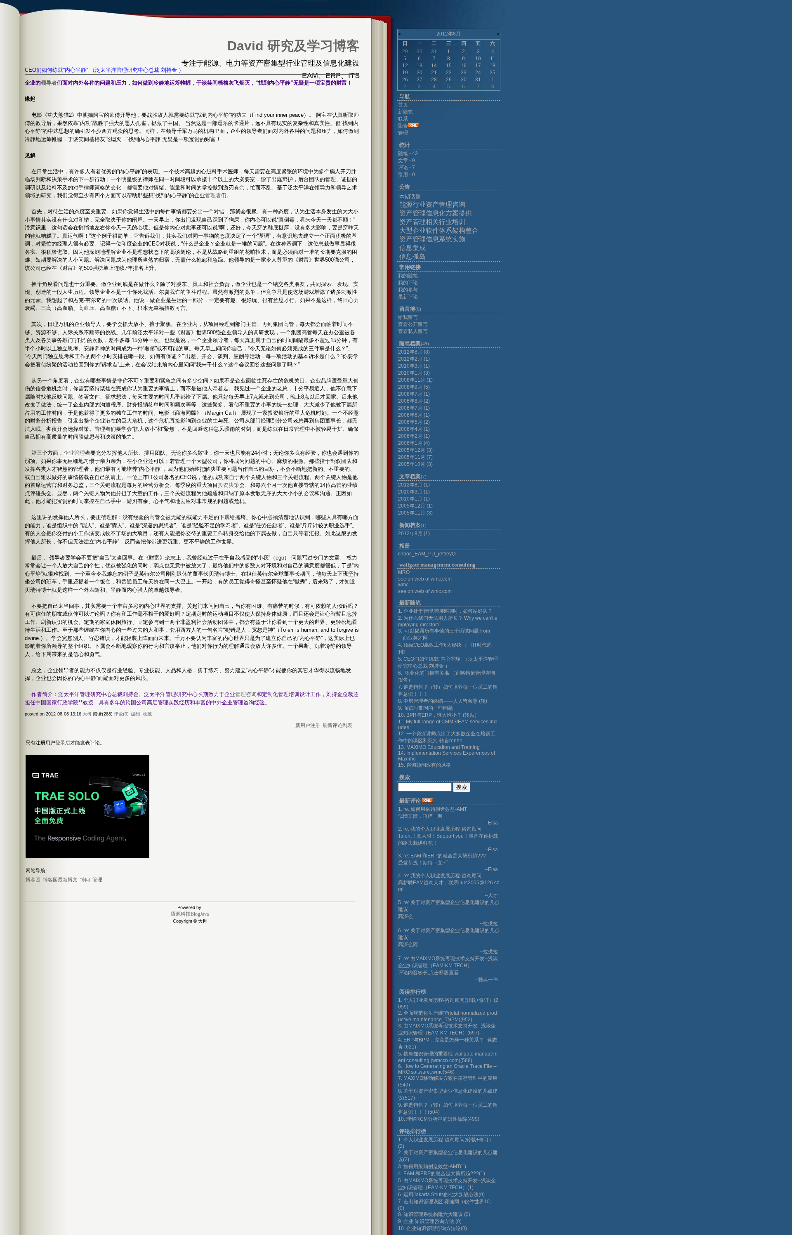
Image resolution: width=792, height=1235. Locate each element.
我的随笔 (408, 276)
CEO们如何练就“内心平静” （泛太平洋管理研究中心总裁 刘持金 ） (104, 70)
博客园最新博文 (60, 880)
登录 (60, 743)
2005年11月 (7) (415, 457)
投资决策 (228, 485)
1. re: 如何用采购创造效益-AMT (432, 809)
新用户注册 (307, 725)
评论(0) (121, 713)
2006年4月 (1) (414, 429)
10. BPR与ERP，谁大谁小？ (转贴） (438, 715)
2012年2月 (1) (414, 359)
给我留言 (408, 317)
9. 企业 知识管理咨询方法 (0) (430, 1221)
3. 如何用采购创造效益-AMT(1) (432, 1166)
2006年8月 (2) (414, 401)
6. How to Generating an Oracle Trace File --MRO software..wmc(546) (447, 1069)
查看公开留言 (413, 324)
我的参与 (408, 290)
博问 (85, 880)
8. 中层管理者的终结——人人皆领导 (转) (442, 701)
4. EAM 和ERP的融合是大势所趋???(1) (441, 1173)
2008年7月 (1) (414, 394)
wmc (403, 585)
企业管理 (74, 453)
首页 (403, 105)
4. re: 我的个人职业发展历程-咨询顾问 (439, 875)
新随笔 (405, 112)
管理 (97, 880)
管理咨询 (246, 694)
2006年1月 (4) (414, 443)
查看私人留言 (413, 331)
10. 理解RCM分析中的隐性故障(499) (438, 1119)
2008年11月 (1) (415, 380)
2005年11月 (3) (415, 513)
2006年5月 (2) (414, 422)
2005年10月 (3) (415, 464)
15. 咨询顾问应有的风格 (424, 765)
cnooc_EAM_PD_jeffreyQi (427, 554)
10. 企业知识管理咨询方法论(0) (432, 1228)
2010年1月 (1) (414, 499)
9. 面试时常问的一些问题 (425, 708)
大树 (87, 713)
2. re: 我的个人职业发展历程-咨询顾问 (439, 829)
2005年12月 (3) (415, 450)
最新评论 (408, 297)
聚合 (403, 126)
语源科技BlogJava (190, 914)
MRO (404, 572)
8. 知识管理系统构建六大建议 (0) (434, 1214)
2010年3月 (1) (414, 366)
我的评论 (408, 283)
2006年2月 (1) (414, 436)
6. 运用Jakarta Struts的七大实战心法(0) (441, 1194)
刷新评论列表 (337, 725)
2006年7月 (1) (414, 408)
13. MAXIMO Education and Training (439, 747)
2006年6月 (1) (414, 415)
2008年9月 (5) (414, 387)
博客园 (33, 880)
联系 (403, 119)
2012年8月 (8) (414, 352)
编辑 (135, 713)
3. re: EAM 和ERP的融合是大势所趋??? (442, 856)
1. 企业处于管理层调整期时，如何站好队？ (445, 611)
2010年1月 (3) (414, 373)
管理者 (213, 195)
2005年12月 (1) (415, 506)
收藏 (147, 713)
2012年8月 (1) (414, 485)
